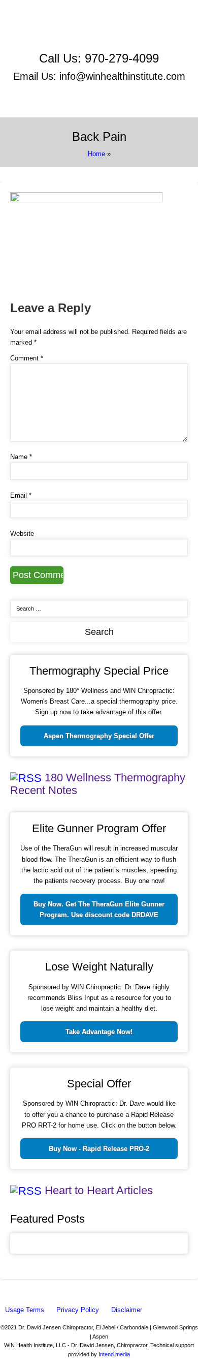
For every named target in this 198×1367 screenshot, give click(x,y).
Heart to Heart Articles (99, 1190)
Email (20, 495)
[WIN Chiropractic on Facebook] (54, 31)
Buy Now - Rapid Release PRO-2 (99, 1148)
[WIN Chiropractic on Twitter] (149, 31)
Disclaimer (126, 1310)
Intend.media (114, 1354)
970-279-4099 (122, 58)
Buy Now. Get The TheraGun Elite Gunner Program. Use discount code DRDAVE (99, 909)
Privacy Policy (77, 1310)
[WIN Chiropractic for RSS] (152, 42)
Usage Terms (24, 1310)
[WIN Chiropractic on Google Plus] (56, 42)
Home (96, 154)
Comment (26, 358)
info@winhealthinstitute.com (122, 76)
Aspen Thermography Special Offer (99, 736)
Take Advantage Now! (99, 1032)
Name (21, 457)
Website (22, 533)
